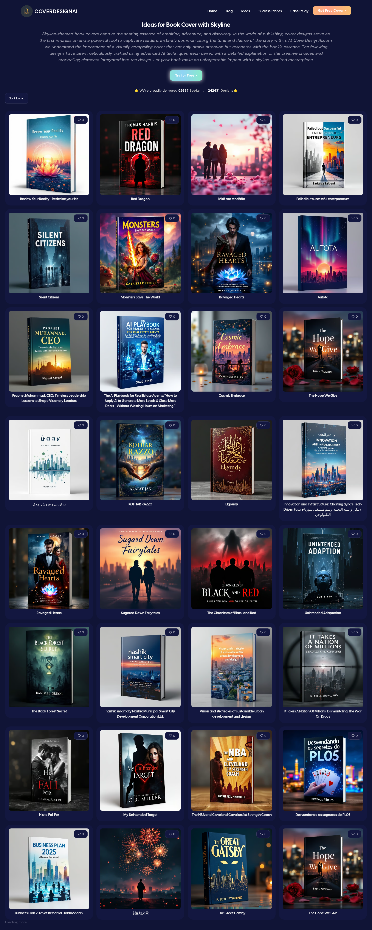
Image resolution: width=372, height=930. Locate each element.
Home (212, 11)
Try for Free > (186, 75)
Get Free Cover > (332, 10)
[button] (16, 98)
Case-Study (299, 11)
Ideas (245, 11)
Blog (229, 11)
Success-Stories (270, 11)
